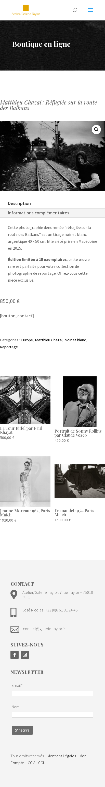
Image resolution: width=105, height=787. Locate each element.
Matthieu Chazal (48, 340)
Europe (27, 340)
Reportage (9, 346)
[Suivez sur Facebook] (14, 655)
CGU (41, 762)
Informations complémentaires (38, 213)
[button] (96, 129)
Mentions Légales (61, 755)
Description (19, 203)
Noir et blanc (75, 340)
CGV (31, 762)
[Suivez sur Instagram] (25, 655)
